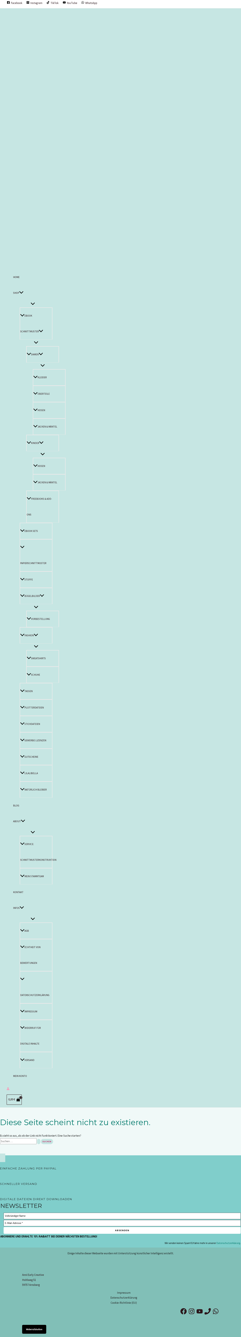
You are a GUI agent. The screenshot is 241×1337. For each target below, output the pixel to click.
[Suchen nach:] (20, 1141)
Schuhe (35, 674)
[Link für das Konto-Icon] (8, 1089)
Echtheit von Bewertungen (30, 955)
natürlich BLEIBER (35, 789)
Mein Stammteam (34, 876)
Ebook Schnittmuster (29, 323)
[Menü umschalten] (32, 304)
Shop (16, 292)
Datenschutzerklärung (34, 995)
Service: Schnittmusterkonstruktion (36, 852)
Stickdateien (32, 724)
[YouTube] (199, 1313)
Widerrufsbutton (34, 1329)
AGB (26, 930)
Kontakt (18, 892)
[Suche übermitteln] (38, 1141)
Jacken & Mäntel (47, 426)
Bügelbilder (32, 596)
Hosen (41, 410)
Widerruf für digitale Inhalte (30, 1035)
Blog (16, 805)
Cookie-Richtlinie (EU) (124, 1303)
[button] (21, 293)
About (17, 821)
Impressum (30, 1011)
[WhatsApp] (215, 1313)
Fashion (29, 635)
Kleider (42, 377)
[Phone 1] (207, 1313)
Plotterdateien (34, 707)
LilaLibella (31, 773)
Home (16, 277)
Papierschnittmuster (33, 563)
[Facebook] (183, 1313)
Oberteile (44, 393)
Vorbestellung (40, 618)
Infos (16, 907)
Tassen (28, 691)
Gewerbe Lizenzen (35, 740)
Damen (35, 354)
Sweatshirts (38, 658)
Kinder (35, 443)
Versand (29, 1060)
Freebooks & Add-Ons (39, 506)
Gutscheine (31, 756)
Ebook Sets (31, 531)
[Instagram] (191, 1313)
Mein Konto (20, 1076)
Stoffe (28, 579)
